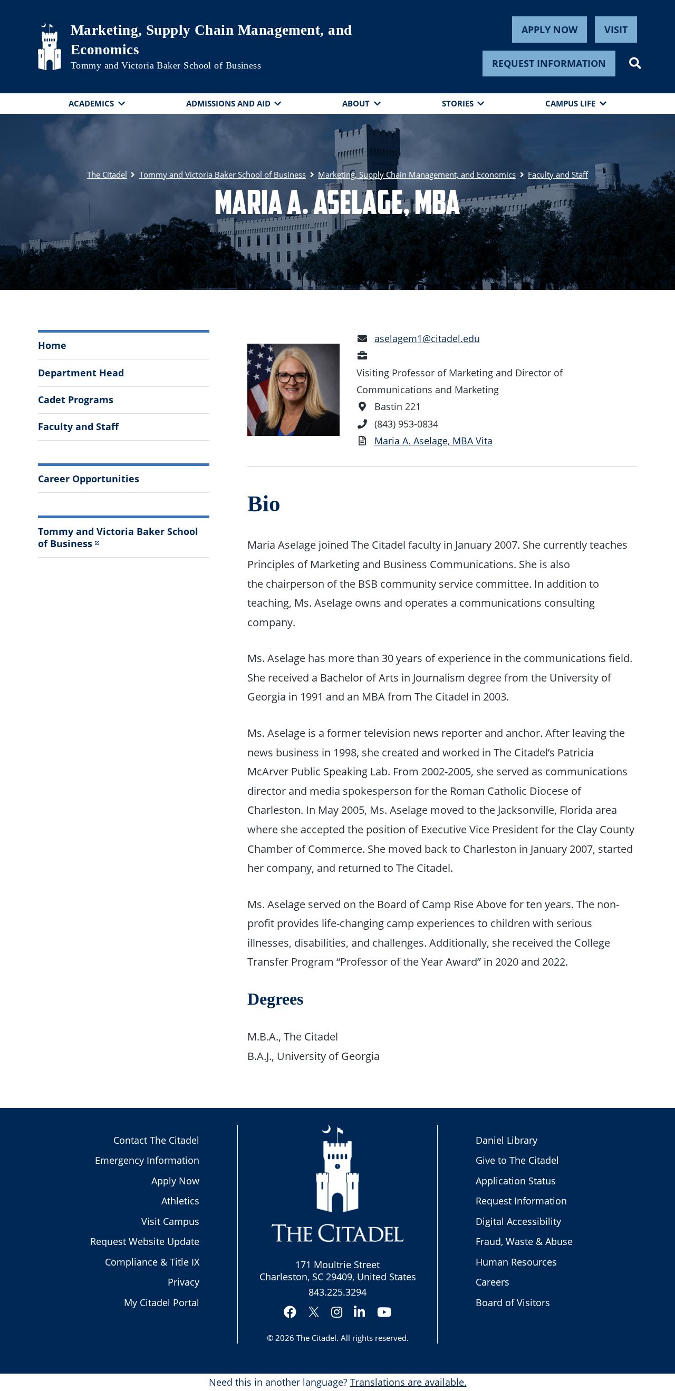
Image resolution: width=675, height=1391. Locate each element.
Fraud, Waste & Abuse (524, 1241)
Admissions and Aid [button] (228, 103)
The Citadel (316, 1337)
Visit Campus (170, 1221)
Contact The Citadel (156, 1140)
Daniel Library (506, 1140)
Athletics (180, 1200)
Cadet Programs (75, 399)
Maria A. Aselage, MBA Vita (433, 440)
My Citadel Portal (161, 1302)
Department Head (81, 372)
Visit (616, 29)
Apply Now (549, 29)
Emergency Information (147, 1160)
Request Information (549, 63)
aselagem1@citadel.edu (427, 338)
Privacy (183, 1282)
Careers (492, 1282)
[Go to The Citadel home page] (49, 46)
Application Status (516, 1180)
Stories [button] (458, 103)
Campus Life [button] (570, 103)
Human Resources (516, 1262)
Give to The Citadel (517, 1160)
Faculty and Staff (78, 426)
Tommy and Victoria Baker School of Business (166, 65)
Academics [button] (91, 103)
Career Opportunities (88, 478)
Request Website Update (144, 1241)
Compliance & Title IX (152, 1262)
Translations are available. (408, 1382)
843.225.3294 (337, 1292)
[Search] (635, 63)
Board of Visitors (513, 1302)
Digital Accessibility (518, 1221)
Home (52, 345)
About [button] (356, 103)
